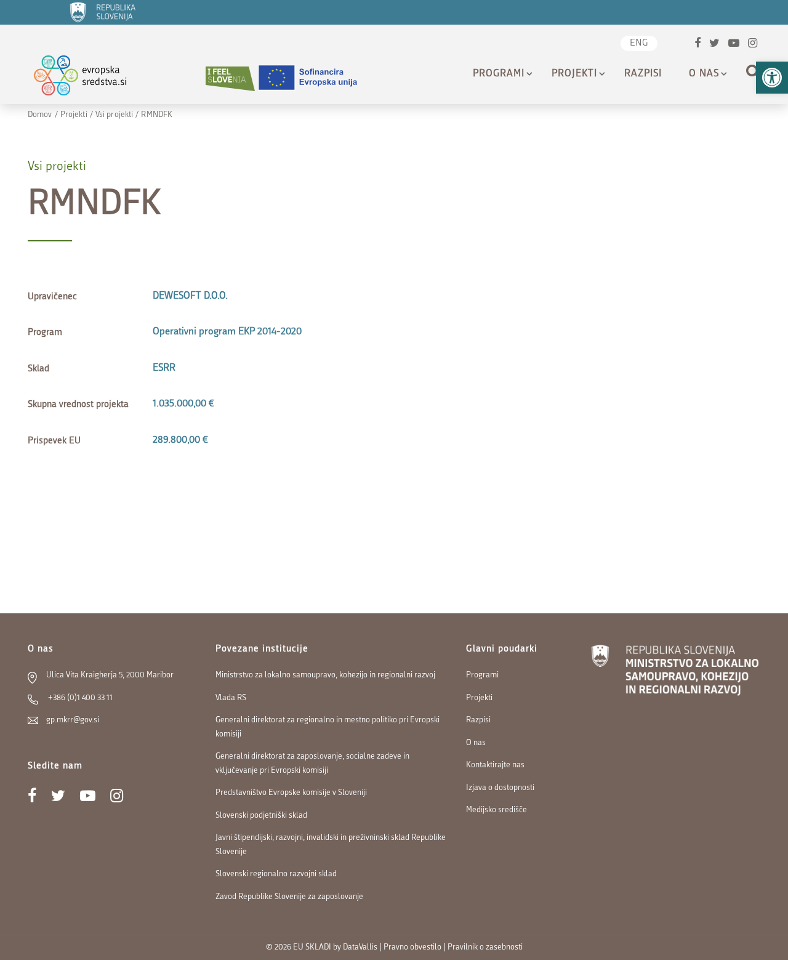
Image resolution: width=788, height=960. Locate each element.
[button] (772, 78)
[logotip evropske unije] (315, 78)
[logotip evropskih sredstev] (91, 78)
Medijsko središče (496, 810)
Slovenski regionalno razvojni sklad (276, 874)
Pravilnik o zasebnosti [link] (485, 947)
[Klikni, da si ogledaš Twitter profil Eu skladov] (714, 44)
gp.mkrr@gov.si (72, 720)
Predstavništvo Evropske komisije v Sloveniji (291, 793)
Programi (499, 74)
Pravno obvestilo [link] (412, 947)
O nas (704, 74)
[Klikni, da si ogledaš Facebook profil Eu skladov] (697, 44)
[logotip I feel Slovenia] (230, 78)
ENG (639, 43)
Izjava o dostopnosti (500, 788)
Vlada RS (230, 698)
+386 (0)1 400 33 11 (79, 698)
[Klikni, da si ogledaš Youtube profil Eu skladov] (733, 44)
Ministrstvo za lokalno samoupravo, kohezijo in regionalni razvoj (325, 675)
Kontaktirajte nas (495, 765)
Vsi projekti (114, 115)
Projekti (574, 74)
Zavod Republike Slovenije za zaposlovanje (289, 897)
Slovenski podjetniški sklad (261, 816)
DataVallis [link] (360, 947)
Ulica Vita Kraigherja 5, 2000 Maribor (110, 675)
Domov (40, 115)
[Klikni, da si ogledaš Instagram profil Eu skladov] (752, 44)
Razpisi (643, 74)
